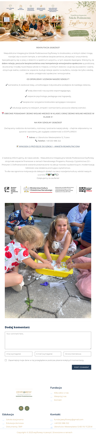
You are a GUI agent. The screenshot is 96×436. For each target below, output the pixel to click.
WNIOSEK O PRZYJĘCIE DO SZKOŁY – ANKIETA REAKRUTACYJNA (49, 146)
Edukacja (8, 414)
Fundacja (56, 387)
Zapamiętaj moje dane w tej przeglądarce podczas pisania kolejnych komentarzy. (46, 360)
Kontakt (55, 414)
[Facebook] (21, 408)
